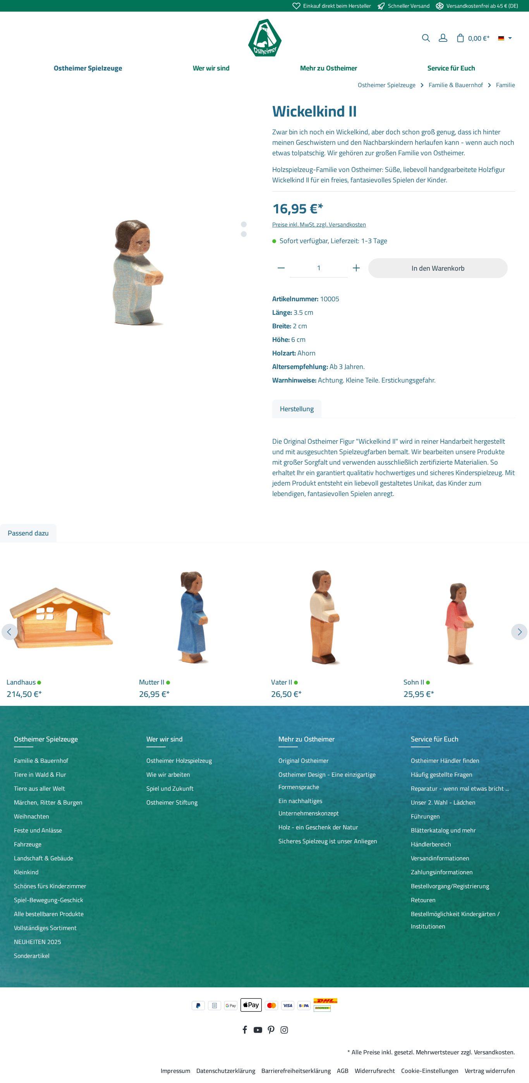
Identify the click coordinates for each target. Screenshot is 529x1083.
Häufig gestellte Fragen (441, 774)
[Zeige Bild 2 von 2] (244, 234)
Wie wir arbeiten (168, 774)
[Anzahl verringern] (281, 268)
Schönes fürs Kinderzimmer (50, 886)
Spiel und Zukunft (170, 788)
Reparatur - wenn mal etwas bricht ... (460, 788)
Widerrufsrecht (375, 1070)
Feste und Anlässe (38, 830)
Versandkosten (494, 1052)
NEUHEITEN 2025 (37, 941)
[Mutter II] (193, 618)
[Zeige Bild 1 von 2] (244, 224)
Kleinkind (26, 872)
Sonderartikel (32, 955)
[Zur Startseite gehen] (264, 38)
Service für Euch (435, 739)
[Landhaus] (60, 618)
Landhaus (22, 682)
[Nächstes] (519, 632)
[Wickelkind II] (135, 222)
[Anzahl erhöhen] (356, 268)
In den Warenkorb (438, 268)
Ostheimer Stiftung (172, 802)
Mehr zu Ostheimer (306, 739)
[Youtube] (259, 1032)
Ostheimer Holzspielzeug (179, 760)
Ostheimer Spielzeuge (46, 739)
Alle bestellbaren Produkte (49, 914)
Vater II (282, 682)
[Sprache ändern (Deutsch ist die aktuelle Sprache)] (505, 38)
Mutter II (152, 682)
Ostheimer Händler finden (445, 760)
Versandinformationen (440, 858)
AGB (343, 1070)
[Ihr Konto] (443, 38)
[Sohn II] (457, 618)
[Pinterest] (272, 1032)
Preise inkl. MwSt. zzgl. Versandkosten (319, 224)
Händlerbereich (431, 844)
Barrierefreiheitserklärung (296, 1070)
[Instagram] (284, 1032)
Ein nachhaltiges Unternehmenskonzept (308, 807)
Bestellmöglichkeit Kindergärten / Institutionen (455, 920)
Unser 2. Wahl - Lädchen (443, 802)
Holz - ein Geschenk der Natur (318, 827)
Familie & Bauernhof (41, 760)
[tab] (296, 409)
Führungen (425, 816)
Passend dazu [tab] (28, 533)
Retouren (423, 900)
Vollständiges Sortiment (45, 928)
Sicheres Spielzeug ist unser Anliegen (327, 841)
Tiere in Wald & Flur (40, 774)
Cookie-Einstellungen (430, 1070)
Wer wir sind (164, 739)
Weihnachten (31, 816)
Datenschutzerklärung (225, 1070)
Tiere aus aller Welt (39, 788)
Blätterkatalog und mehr (443, 830)
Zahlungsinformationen (442, 872)
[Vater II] (325, 618)
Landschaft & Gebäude (43, 858)
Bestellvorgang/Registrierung (450, 886)
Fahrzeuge (27, 844)
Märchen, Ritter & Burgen (48, 802)
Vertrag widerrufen (490, 1070)
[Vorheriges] (10, 632)
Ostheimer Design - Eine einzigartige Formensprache (327, 781)
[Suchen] (426, 38)
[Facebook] (245, 1032)
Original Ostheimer (303, 760)
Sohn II (415, 682)
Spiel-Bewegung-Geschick (48, 900)
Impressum (175, 1070)
